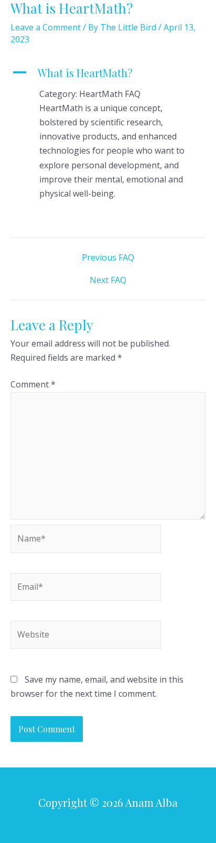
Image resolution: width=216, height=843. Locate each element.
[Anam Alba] (36, 19)
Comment (33, 384)
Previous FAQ (108, 257)
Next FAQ (108, 280)
